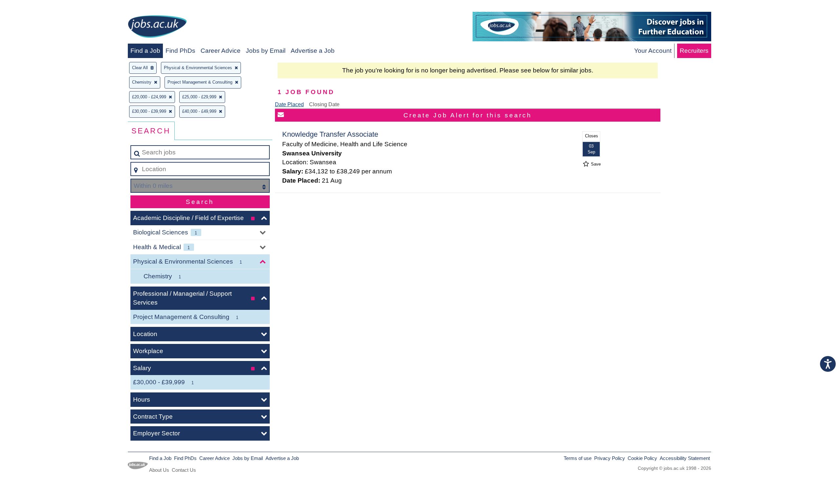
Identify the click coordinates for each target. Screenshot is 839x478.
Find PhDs (180, 50)
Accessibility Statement (685, 458)
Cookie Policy (642, 458)
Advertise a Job (313, 50)
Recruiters (694, 50)
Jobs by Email (265, 50)
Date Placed (289, 104)
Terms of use (578, 458)
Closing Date (324, 104)
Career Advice (221, 50)
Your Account (653, 50)
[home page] (157, 27)
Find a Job (145, 50)
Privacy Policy (609, 458)
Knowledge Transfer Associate (330, 134)
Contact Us (184, 470)
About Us (159, 470)
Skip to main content (31, 7)
